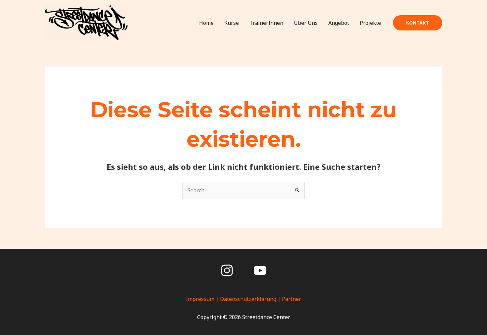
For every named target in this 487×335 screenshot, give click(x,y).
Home (206, 22)
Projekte (370, 22)
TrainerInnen (266, 22)
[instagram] (227, 270)
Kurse (231, 22)
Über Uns (306, 22)
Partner (291, 299)
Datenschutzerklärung (248, 299)
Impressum (200, 299)
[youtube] (260, 270)
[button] (417, 22)
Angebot (338, 22)
